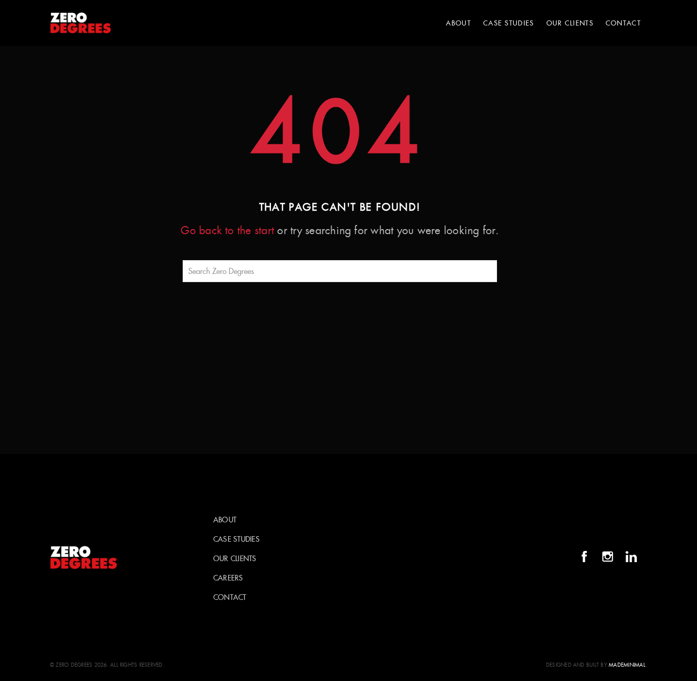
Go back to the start (227, 230)
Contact (623, 23)
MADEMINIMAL (627, 665)
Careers (228, 578)
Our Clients (569, 23)
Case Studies (508, 23)
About (458, 23)
